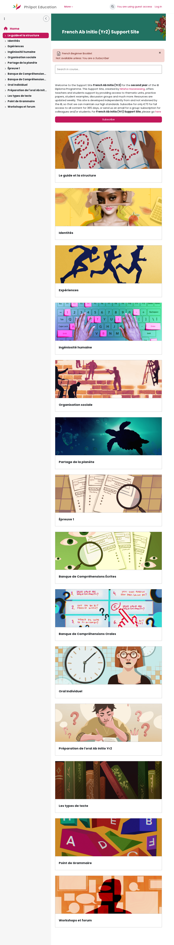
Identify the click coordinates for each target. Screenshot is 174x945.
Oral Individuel (18, 85)
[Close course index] (46, 19)
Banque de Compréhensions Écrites (27, 74)
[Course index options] (4, 19)
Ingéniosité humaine (21, 52)
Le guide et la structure (23, 35)
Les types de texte (19, 96)
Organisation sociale (22, 57)
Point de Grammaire (21, 101)
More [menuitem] (67, 6)
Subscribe (108, 119)
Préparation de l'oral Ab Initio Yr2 (27, 90)
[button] (113, 7)
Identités (14, 41)
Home (14, 28)
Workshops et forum (21, 106)
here (158, 111)
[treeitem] (25, 35)
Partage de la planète (22, 62)
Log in (158, 6)
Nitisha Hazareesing (132, 89)
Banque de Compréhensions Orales (27, 79)
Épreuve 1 (14, 68)
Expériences (16, 46)
